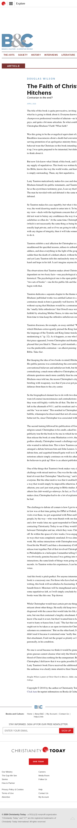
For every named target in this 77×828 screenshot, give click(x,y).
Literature (68, 55)
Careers (42, 772)
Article (13, 66)
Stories (5, 779)
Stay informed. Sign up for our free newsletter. (38, 724)
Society (23, 55)
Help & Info (38, 717)
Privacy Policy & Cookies (13, 789)
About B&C (39, 714)
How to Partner (8, 783)
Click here (32, 691)
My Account (51, 714)
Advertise (6, 797)
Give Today (38, 762)
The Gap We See (9, 775)
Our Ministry (7, 772)
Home (29, 714)
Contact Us (64, 714)
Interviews (51, 55)
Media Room (43, 775)
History (36, 55)
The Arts (9, 55)
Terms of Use (8, 793)
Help (40, 789)
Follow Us (42, 779)
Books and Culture (14, 714)
